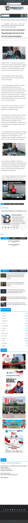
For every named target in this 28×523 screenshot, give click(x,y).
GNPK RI (4, 318)
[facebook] (4, 1)
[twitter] (6, 1)
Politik (4, 328)
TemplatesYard (14, 521)
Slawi (3, 330)
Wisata (4, 345)
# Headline (7, 204)
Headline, (15, 40)
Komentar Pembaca (23, 271)
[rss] (17, 1)
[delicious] (23, 1)
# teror (16, 204)
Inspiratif (4, 320)
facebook (22, 238)
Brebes (4, 315)
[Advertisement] (14, 491)
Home (2, 24)
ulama (19, 24)
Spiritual (4, 335)
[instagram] (21, 1)
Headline (7, 24)
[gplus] (8, 1)
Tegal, (18, 40)
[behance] (19, 1)
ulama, (24, 40)
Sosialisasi (5, 333)
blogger (5, 238)
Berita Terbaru (5, 271)
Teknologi (14, 270)
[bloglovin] (12, 1)
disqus (14, 238)
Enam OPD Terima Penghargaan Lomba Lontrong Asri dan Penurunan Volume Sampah (15, 284)
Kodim (4, 323)
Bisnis (4, 313)
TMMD (3, 338)
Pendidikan (5, 325)
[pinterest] (10, 1)
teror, (21, 40)
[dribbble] (15, 1)
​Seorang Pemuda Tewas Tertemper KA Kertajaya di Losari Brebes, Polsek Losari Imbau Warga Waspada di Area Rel (16, 291)
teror (16, 24)
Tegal (12, 24)
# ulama (21, 204)
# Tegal (12, 204)
